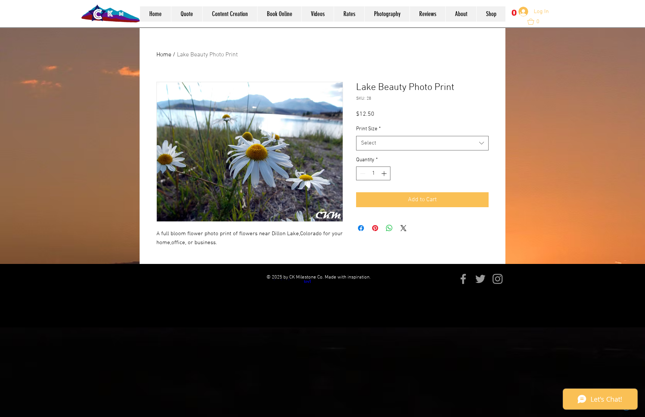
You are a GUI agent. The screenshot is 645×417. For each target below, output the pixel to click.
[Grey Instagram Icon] (497, 279)
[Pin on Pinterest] (375, 228)
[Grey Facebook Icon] (463, 279)
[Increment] (384, 173)
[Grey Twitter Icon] (480, 279)
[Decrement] (362, 173)
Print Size (368, 129)
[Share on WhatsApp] (389, 228)
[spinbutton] (373, 173)
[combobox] (422, 143)
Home (163, 55)
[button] (514, 17)
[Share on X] (403, 228)
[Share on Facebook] (360, 228)
